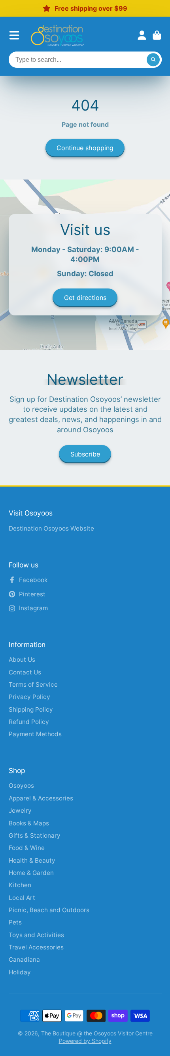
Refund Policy (29, 722)
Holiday (20, 972)
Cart (157, 35)
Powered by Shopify (85, 1040)
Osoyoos (21, 785)
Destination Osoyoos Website (51, 528)
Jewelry (20, 810)
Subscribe (85, 454)
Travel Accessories (36, 947)
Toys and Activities (36, 935)
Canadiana (24, 959)
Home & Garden (31, 872)
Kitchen (20, 885)
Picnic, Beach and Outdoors (49, 910)
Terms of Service (33, 684)
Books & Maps (29, 823)
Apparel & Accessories (41, 798)
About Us (22, 659)
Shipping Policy (31, 709)
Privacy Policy (29, 697)
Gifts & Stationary (34, 835)
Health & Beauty (32, 860)
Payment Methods (35, 734)
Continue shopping (85, 148)
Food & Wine (27, 848)
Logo (57, 35)
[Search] (153, 60)
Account (142, 35)
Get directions (85, 298)
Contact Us (25, 672)
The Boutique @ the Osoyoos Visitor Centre (97, 1033)
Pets (15, 922)
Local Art (22, 897)
